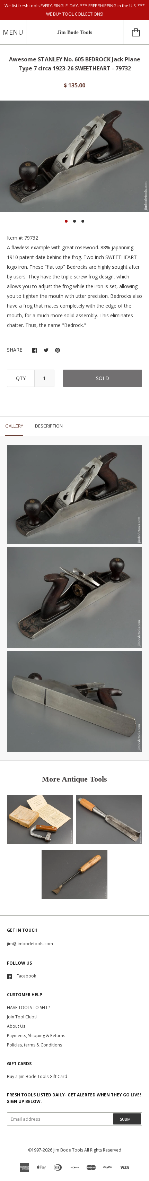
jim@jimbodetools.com (30, 944)
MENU (13, 32)
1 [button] (66, 221)
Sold (102, 378)
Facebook (26, 976)
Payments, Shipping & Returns (36, 1035)
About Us (16, 1026)
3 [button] (82, 221)
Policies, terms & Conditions (34, 1045)
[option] (74, 157)
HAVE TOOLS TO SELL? (28, 1007)
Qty (21, 378)
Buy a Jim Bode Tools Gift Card (37, 1076)
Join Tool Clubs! (22, 1017)
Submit (127, 1119)
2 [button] (74, 221)
